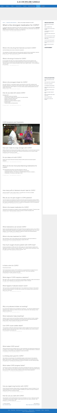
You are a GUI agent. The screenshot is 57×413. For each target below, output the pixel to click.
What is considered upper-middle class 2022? (50, 95)
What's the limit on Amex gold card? (49, 25)
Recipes (2, 6)
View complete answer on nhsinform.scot (15, 105)
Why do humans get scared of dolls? (49, 44)
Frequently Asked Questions (11, 22)
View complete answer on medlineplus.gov (15, 321)
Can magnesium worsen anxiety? (49, 85)
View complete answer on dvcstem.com (15, 240)
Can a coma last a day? (7, 404)
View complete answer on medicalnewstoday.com (16, 391)
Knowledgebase (37, 410)
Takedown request (6, 54)
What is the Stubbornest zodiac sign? (49, 80)
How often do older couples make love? (50, 34)
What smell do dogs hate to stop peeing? (49, 87)
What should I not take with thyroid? (49, 99)
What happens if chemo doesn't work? (49, 90)
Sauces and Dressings (31, 6)
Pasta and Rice (18, 6)
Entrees (7, 6)
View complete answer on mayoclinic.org (15, 193)
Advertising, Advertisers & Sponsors (22, 410)
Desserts (24, 6)
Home (4, 22)
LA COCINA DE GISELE (28, 2)
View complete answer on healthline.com (15, 175)
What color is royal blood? (48, 83)
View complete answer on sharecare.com (15, 232)
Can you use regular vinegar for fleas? (49, 92)
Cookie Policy (47, 410)
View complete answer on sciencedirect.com (16, 331)
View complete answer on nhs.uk (14, 65)
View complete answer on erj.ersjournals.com (16, 361)
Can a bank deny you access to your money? (49, 31)
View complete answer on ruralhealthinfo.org (16, 273)
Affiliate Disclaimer (31, 410)
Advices (38, 6)
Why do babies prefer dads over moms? (49, 42)
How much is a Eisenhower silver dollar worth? (49, 38)
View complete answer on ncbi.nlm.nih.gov (15, 203)
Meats (12, 6)
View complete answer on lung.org (14, 153)
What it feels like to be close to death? (33, 404)
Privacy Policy (13, 410)
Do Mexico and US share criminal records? (49, 29)
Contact (42, 410)
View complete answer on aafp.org (14, 54)
